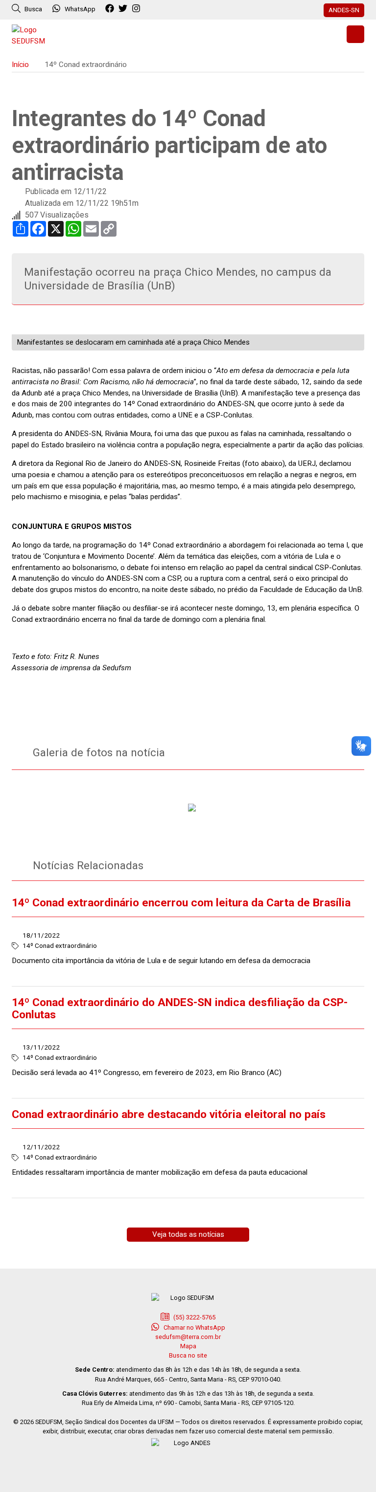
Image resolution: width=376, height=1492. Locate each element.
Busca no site (188, 1355)
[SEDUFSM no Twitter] (124, 9)
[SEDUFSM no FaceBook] (111, 9)
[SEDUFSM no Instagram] (137, 9)
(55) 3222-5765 (193, 1317)
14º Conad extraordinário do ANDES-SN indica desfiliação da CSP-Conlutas (180, 1008)
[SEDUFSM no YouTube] (150, 9)
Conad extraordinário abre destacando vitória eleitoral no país (169, 1114)
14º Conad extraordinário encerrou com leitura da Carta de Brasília (181, 902)
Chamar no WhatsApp (193, 1327)
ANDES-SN (344, 10)
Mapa (188, 1346)
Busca (32, 9)
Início (20, 64)
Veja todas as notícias (188, 1234)
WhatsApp (80, 9)
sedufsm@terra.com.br (188, 1336)
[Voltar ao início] (36, 34)
